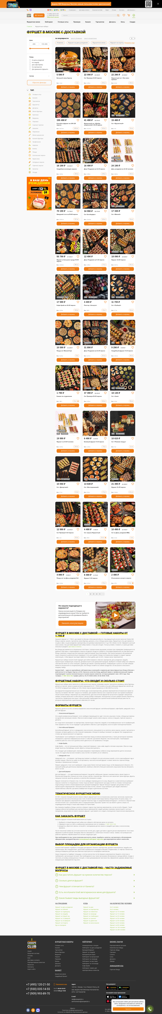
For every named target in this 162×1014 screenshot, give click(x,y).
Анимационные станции (90, 945)
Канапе (88, 22)
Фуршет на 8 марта (61, 923)
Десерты (112, 22)
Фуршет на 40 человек (117, 921)
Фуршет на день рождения (78, 43)
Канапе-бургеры (38, 138)
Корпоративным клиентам (36, 962)
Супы (111, 957)
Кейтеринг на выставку (90, 961)
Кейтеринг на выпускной (90, 957)
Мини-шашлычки (38, 135)
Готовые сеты (63, 22)
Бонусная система (97, 10)
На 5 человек (114, 907)
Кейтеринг (49, 22)
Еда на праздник (60, 925)
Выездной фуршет (88, 950)
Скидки (132, 22)
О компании (72, 10)
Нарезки (35, 145)
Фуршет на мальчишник (91, 923)
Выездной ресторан (88, 954)
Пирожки (35, 121)
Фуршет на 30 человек (117, 918)
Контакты (121, 10)
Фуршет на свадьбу (61, 914)
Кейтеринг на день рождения (92, 948)
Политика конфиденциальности (72, 1010)
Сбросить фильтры (39, 83)
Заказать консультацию (72, 623)
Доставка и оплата (84, 10)
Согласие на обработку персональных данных (72, 1012)
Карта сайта (31, 969)
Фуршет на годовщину (62, 912)
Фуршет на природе (89, 914)
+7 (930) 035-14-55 (53, 15)
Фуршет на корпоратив (118, 43)
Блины (35, 149)
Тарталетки (100, 22)
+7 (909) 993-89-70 (38, 993)
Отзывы (114, 10)
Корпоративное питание (118, 945)
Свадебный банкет (61, 976)
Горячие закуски (38, 165)
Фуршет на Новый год (62, 916)
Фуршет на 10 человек (117, 912)
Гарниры (113, 952)
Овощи (112, 961)
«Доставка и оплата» (74, 647)
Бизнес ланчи (116, 942)
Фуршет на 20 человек (117, 916)
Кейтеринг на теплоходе (90, 963)
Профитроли (37, 142)
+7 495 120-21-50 (67, 676)
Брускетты (36, 105)
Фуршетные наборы (64, 942)
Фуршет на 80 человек (117, 925)
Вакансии (31, 965)
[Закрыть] (158, 4)
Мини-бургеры (37, 111)
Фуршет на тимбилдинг (91, 916)
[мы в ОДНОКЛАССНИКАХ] (33, 1010)
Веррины (36, 118)
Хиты (123, 22)
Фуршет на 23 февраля (62, 921)
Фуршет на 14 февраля (62, 918)
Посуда (35, 172)
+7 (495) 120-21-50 (53, 13)
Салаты (112, 954)
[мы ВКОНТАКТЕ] (28, 1010)
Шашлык (35, 128)
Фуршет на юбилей (61, 909)
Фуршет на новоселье (90, 912)
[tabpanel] (68, 916)
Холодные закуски (38, 162)
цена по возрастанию (90, 38)
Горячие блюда (115, 969)
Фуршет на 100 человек (117, 927)
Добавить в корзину (68, 87)
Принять (128, 1009)
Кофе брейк (86, 966)
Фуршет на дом (88, 907)
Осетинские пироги (39, 155)
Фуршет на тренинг (89, 918)
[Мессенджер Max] (38, 1010)
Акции (107, 10)
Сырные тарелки (38, 125)
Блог (29, 958)
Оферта (72, 1008)
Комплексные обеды (116, 948)
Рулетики (35, 115)
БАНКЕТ (58, 970)
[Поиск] (118, 15)
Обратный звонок (53, 17)
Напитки (35, 169)
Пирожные (36, 132)
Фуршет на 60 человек (117, 923)
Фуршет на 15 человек (117, 914)
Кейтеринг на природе (89, 959)
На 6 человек (114, 909)
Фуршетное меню (33, 22)
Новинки (60, 43)
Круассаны (36, 159)
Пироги (57, 957)
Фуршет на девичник (90, 921)
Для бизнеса (131, 10)
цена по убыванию (76, 38)
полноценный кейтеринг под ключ (91, 839)
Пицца (35, 152)
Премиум (76, 22)
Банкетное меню (60, 974)
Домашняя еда (116, 966)
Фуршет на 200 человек (117, 930)
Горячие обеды (115, 950)
